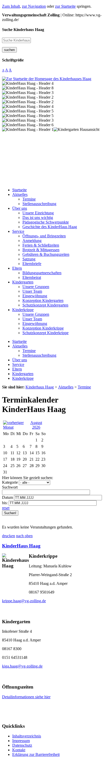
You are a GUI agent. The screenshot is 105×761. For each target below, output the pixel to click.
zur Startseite (65, 6)
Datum (7, 497)
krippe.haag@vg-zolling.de (24, 601)
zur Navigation (34, 6)
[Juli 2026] (15, 427)
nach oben (24, 536)
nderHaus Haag (24, 545)
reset (5, 508)
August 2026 (36, 424)
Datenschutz (22, 745)
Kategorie (10, 482)
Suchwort (10, 487)
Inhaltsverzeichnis (26, 736)
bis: (5, 503)
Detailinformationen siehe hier (26, 697)
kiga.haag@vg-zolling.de (22, 666)
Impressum (21, 740)
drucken (8, 536)
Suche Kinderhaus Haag (23, 29)
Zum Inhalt (11, 6)
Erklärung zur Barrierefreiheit (36, 754)
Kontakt (18, 750)
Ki (4, 545)
